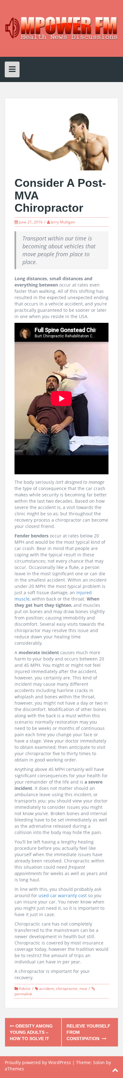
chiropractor (67, 988)
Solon (99, 1062)
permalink (23, 994)
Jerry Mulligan (63, 222)
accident (46, 988)
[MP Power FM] (61, 28)
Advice (25, 988)
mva (83, 988)
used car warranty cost (62, 895)
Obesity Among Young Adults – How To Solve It (31, 1032)
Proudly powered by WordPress (38, 1062)
